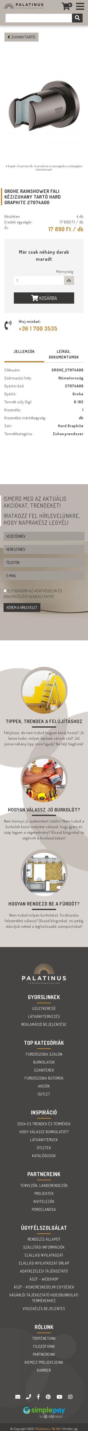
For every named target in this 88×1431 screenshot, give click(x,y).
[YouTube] (60, 1397)
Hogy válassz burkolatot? (44, 1131)
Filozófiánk (44, 1346)
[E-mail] (18, 1397)
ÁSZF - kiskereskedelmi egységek (44, 1287)
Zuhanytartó (22, 37)
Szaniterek (44, 1070)
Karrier (44, 1370)
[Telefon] (29, 1397)
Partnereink (44, 1354)
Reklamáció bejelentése (44, 1024)
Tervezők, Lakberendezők (44, 1185)
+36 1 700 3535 (38, 328)
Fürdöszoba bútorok (44, 1078)
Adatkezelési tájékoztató (44, 1271)
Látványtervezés (44, 1016)
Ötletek (44, 1147)
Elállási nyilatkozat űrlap (44, 1263)
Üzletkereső (44, 1008)
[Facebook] (39, 1397)
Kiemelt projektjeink (44, 1362)
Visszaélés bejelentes (44, 1308)
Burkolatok (44, 1062)
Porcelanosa (44, 1209)
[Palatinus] (80, 6)
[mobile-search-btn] (77, 18)
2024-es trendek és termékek (44, 1123)
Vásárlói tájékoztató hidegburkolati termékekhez (44, 1298)
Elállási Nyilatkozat (44, 1255)
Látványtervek (44, 1139)
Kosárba (47, 298)
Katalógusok (44, 1155)
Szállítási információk (44, 1247)
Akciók (44, 1086)
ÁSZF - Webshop (44, 1279)
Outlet (44, 1094)
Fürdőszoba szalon (44, 1054)
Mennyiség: (65, 271)
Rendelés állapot (44, 1239)
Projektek (44, 1193)
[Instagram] (70, 1397)
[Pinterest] (49, 1397)
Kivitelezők (44, 1201)
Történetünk (44, 1338)
